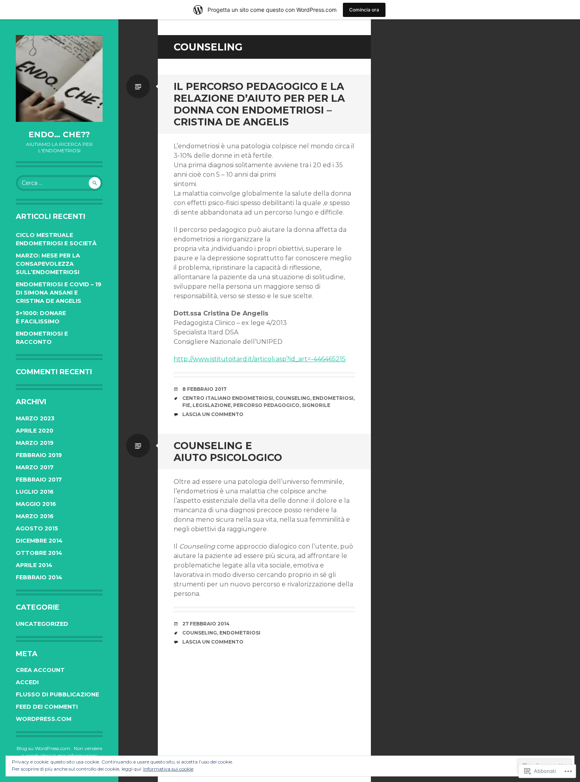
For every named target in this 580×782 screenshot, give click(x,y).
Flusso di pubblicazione (57, 694)
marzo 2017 (35, 467)
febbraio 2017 (39, 479)
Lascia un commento (212, 414)
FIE (186, 405)
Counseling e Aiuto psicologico (228, 451)
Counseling (292, 398)
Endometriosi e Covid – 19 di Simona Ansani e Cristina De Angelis (58, 292)
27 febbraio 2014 (206, 624)
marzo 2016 (35, 516)
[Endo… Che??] (59, 78)
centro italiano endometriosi (227, 398)
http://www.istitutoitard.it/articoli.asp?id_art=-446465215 (260, 359)
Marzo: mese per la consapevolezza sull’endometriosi (48, 264)
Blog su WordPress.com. (44, 748)
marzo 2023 (35, 418)
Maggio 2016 (36, 504)
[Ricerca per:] (59, 183)
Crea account (40, 670)
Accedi (27, 682)
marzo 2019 (35, 442)
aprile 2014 (34, 565)
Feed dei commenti (47, 706)
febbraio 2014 (39, 577)
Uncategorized (42, 623)
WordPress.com (43, 718)
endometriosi (333, 398)
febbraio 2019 (39, 455)
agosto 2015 (37, 528)
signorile (316, 405)
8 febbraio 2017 (204, 389)
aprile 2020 (34, 430)
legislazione (212, 405)
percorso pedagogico (266, 405)
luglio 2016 (35, 491)
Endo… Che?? (59, 134)
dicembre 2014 (39, 540)
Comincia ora (364, 10)
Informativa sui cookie (168, 769)
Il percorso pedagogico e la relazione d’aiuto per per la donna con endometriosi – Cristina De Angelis (259, 104)
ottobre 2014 (39, 552)
